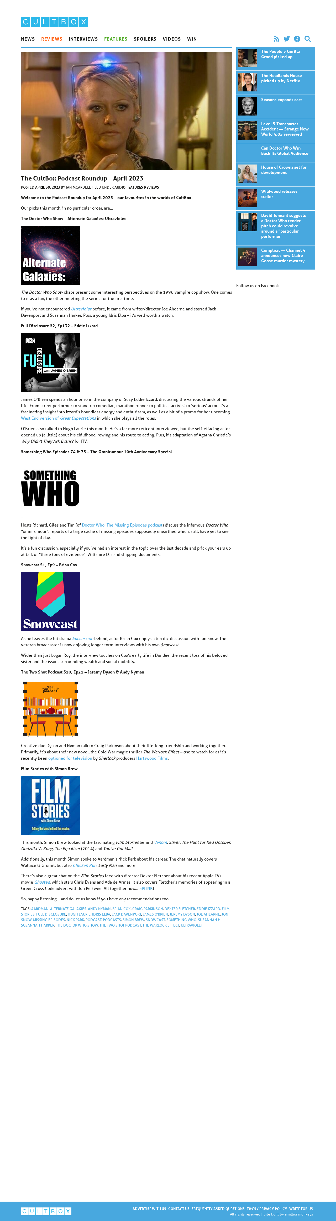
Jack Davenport (126, 914)
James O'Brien (155, 914)
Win (192, 39)
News (28, 39)
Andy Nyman (99, 908)
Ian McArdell (79, 187)
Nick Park (75, 919)
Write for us (301, 1208)
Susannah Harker (37, 925)
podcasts (112, 919)
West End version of (58, 418)
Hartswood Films (152, 758)
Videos (172, 39)
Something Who (181, 919)
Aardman (40, 908)
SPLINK (146, 888)
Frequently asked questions (218, 1208)
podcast (93, 919)
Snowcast (155, 919)
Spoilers (145, 39)
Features (116, 39)
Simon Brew (133, 919)
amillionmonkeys (299, 1214)
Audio (119, 187)
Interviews (83, 39)
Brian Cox (121, 908)
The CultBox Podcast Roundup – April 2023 (275, 58)
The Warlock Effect (161, 925)
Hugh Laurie (79, 914)
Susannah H (209, 919)
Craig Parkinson (147, 908)
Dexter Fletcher (180, 908)
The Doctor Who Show (77, 925)
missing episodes (49, 919)
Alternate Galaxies (68, 908)
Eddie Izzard (208, 908)
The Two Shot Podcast (120, 925)
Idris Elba (101, 914)
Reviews (51, 39)
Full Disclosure (51, 914)
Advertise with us (149, 1208)
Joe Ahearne (208, 914)
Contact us (179, 1208)
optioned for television (70, 758)
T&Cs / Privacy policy (267, 1208)
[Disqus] (126, 1002)
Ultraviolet (192, 925)
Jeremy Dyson (182, 914)
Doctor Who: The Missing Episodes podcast (122, 525)
